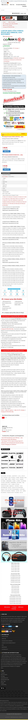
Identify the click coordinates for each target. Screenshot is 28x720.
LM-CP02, (17, 490)
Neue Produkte (4, 674)
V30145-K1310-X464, (5, 485)
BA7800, (14, 480)
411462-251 (10, 196)
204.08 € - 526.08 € (24, 696)
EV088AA (4, 201)
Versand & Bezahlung (21, 4)
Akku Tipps (3, 681)
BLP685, (13, 484)
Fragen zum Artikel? (8, 104)
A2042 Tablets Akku (15, 571)
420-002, (9, 487)
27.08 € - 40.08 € (14, 691)
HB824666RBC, (9, 480)
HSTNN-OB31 (5, 205)
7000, (23, 482)
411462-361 (20, 196)
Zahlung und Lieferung (7, 640)
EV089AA (8, 201)
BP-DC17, (23, 475)
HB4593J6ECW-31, (4, 484)
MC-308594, (17, 492)
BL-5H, (21, 485)
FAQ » (2, 668)
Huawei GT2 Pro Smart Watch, (17, 487)
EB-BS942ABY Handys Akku (15, 598)
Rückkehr (24, 6)
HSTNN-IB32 (21, 58)
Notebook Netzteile (5, 679)
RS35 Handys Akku (15, 587)
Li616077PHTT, (15, 475)
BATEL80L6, (7, 482)
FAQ (22, 717)
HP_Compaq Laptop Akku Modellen (10, 23)
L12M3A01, (21, 479)
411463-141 (17, 198)
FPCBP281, (13, 490)
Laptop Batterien (4, 677)
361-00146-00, (23, 480)
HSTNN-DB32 (6, 61)
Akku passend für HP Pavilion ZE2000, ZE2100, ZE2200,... (6, 303)
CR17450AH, (3, 480)
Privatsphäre (5, 636)
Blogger (2, 682)
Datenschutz (5, 649)
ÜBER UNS (4, 638)
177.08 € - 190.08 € (10, 696)
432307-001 (20, 200)
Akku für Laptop (11, 22)
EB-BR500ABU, (13, 482)
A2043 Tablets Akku (15, 566)
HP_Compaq (16, 48)
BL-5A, (17, 479)
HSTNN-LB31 (6, 59)
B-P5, (2, 477)
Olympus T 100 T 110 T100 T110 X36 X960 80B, (10, 489)
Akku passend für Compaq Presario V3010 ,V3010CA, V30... (6, 308)
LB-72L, (19, 475)
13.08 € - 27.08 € (8, 691)
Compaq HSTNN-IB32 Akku (8, 27)
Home (4, 22)
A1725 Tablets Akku (15, 569)
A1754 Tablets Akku (15, 568)
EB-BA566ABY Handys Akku (15, 601)
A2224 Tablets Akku (15, 564)
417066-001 (4, 200)
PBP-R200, (22, 477)
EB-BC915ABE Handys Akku (15, 603)
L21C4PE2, (18, 480)
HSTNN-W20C (18, 59)
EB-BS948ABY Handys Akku (15, 596)
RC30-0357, (6, 477)
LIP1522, (2, 479)
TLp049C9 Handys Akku (15, 582)
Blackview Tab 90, (10, 492)
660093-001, (11, 485)
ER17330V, (17, 484)
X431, (21, 490)
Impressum (4, 647)
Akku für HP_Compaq (7, 25)
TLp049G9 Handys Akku (15, 578)
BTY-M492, (9, 475)
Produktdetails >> (21, 129)
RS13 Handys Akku (15, 589)
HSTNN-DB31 (22, 203)
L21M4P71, (14, 479)
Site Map (3, 676)
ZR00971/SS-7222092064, (6, 490)
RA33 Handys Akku (15, 591)
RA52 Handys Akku (15, 586)
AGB (3, 645)
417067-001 (10, 200)
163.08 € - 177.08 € (3, 696)
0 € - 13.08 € (2, 691)
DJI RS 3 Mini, (21, 489)
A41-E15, (21, 492)
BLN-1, (10, 484)
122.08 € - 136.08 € (10, 694)
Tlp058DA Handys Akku (15, 580)
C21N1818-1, (17, 485)
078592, (9, 479)
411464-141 (22, 198)
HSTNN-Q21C (12, 59)
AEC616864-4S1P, (4, 487)
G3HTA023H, (19, 482)
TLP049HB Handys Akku (15, 575)
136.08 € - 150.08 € (17, 694)
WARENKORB (16, 13)
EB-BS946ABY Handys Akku (15, 600)
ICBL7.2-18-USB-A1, (12, 477)
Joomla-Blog (3, 684)
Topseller (3, 672)
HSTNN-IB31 (16, 58)
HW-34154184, (3, 475)
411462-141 (4, 196)
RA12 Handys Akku (15, 592)
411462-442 (11, 198)
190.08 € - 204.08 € (17, 696)
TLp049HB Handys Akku (15, 577)
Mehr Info (6, 151)
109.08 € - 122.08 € (3, 694)
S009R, (6, 479)
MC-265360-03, (4, 492)
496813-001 (4, 426)
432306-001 (15, 200)
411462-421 (6, 198)
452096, (24, 490)
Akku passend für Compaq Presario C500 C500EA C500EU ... (18, 303)
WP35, (25, 477)
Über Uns (12, 4)
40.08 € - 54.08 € (20, 691)
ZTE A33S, (3, 482)
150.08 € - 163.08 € (24, 694)
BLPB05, (17, 477)
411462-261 (15, 196)
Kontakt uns (5, 4)
